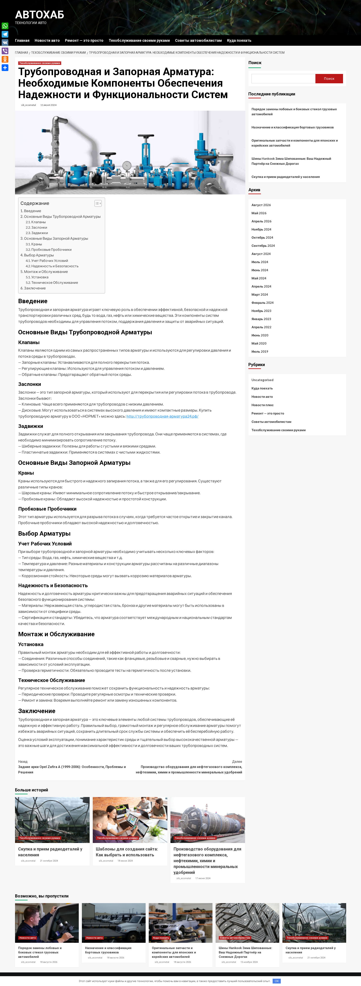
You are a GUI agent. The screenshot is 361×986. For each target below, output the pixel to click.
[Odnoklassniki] (5, 59)
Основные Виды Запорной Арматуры (56, 238)
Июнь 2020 (260, 335)
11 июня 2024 (48, 104)
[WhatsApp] (5, 26)
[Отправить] (5, 67)
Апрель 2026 (261, 221)
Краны (36, 244)
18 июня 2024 (125, 860)
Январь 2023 (261, 319)
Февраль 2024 (263, 302)
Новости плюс (263, 405)
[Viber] (5, 51)
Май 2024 (259, 278)
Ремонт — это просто (84, 40)
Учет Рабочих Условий (49, 260)
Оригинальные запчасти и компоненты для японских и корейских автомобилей (295, 142)
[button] (96, 204)
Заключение (35, 288)
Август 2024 (261, 254)
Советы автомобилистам (198, 40)
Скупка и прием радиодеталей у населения (286, 177)
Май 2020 (259, 343)
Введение (32, 211)
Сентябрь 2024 (263, 245)
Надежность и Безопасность (55, 266)
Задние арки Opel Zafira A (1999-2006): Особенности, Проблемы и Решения (72, 767)
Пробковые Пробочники (51, 249)
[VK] (5, 42)
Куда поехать (239, 40)
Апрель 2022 (261, 327)
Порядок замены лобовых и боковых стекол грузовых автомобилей (294, 111)
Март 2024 (260, 294)
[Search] (343, 40)
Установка (39, 277)
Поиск (255, 62)
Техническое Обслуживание (54, 282)
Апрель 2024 (261, 286)
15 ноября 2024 (249, 962)
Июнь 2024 (260, 270)
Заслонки (39, 227)
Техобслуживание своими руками (139, 40)
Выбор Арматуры (39, 255)
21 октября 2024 (49, 860)
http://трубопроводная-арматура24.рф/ (162, 416)
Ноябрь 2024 (261, 229)
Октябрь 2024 (262, 237)
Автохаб (39, 14)
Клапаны (38, 222)
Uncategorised (262, 380)
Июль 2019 (260, 351)
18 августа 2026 (48, 962)
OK (277, 981)
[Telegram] (5, 34)
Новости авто (47, 40)
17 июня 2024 (202, 878)
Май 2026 (259, 213)
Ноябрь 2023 (261, 311)
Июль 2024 (260, 262)
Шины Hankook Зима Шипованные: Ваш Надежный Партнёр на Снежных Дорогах (291, 161)
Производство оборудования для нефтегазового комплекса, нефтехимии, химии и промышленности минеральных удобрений (189, 767)
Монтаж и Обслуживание (46, 271)
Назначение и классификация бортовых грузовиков (293, 127)
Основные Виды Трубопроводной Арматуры (62, 216)
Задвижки (39, 233)
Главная (22, 40)
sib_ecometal (28, 104)
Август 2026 (261, 205)
